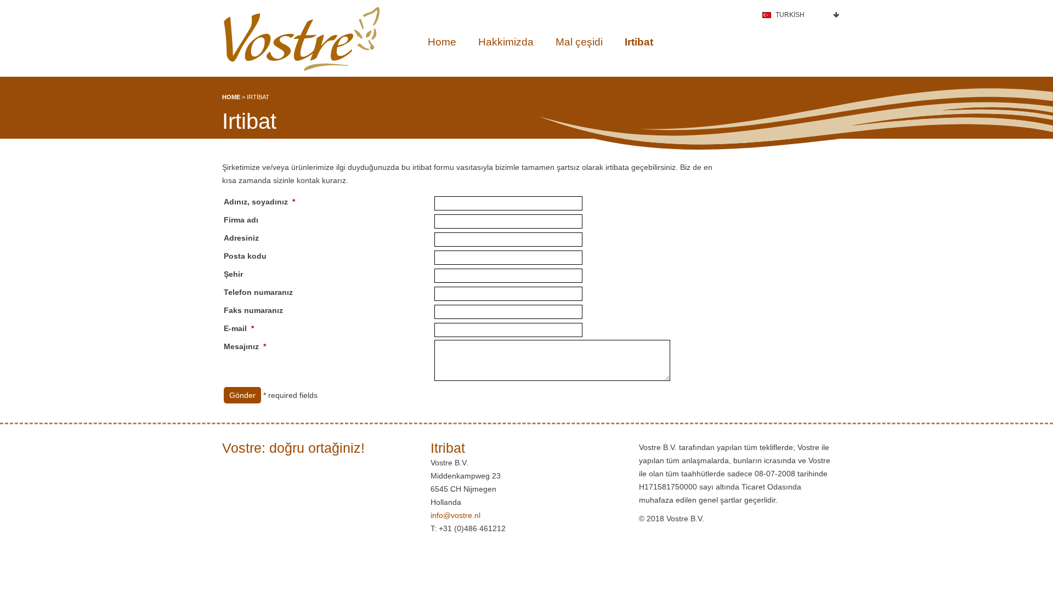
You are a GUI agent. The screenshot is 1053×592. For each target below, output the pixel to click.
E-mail (235, 328)
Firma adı (241, 219)
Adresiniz (241, 238)
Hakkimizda (506, 42)
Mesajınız (241, 346)
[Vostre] (301, 39)
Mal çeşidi (579, 42)
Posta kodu (245, 256)
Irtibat (639, 42)
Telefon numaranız (258, 292)
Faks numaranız (253, 310)
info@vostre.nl (455, 515)
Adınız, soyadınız (256, 201)
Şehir (233, 274)
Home (442, 42)
